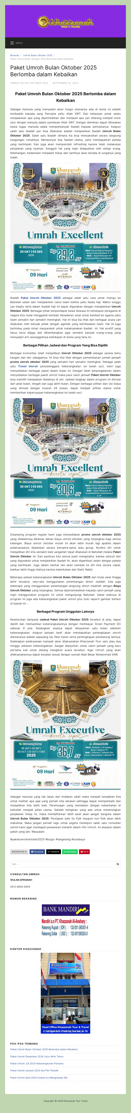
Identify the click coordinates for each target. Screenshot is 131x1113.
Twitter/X (54, 851)
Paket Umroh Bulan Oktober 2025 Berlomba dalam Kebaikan (44, 1049)
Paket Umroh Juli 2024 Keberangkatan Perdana (36, 1063)
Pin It (85, 851)
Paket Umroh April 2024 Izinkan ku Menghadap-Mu (39, 1077)
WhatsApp (71, 851)
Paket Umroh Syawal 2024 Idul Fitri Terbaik (34, 1070)
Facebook (38, 851)
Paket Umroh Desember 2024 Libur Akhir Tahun (36, 1056)
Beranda (14, 55)
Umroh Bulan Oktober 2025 (37, 55)
